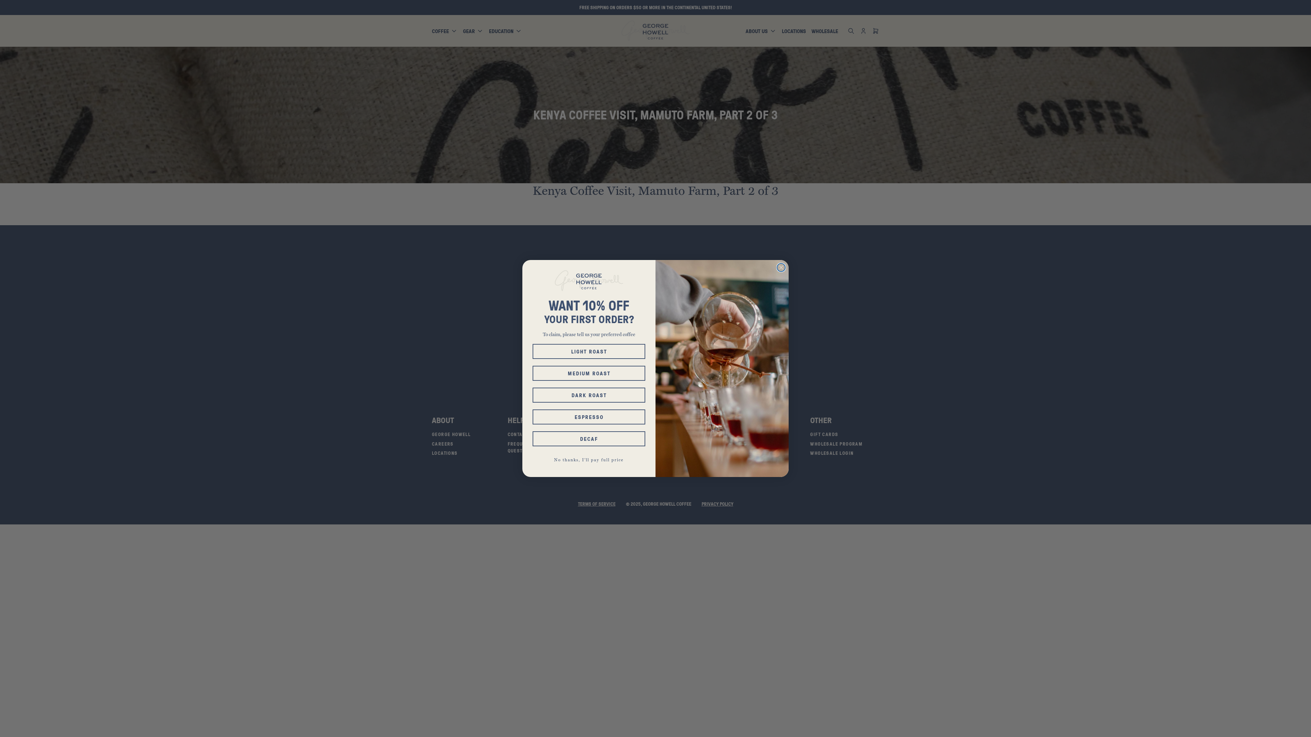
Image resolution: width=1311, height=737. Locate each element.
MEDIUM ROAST (589, 373)
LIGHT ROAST (589, 351)
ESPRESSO (589, 417)
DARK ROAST (589, 395)
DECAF (589, 439)
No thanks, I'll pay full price (589, 460)
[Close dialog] (781, 267)
